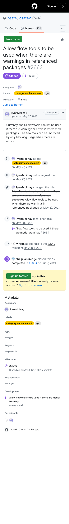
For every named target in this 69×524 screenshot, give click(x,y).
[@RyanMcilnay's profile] (7, 114)
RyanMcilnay (19, 112)
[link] (30, 76)
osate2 (25, 18)
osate (12, 18)
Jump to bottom (13, 104)
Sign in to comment (31, 285)
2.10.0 (51, 243)
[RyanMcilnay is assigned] (20, 87)
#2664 (33, 263)
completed (18, 263)
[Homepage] (34, 6)
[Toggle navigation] (6, 6)
